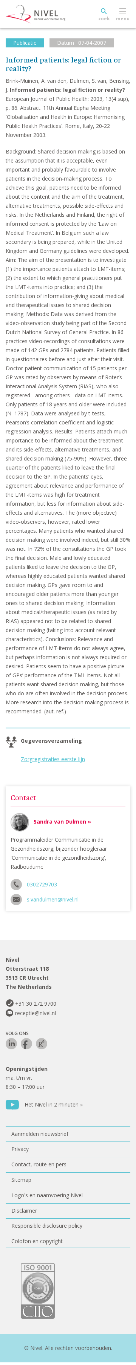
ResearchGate (41, 1043)
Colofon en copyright (37, 1241)
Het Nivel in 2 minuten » (54, 1104)
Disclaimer (24, 1210)
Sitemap (21, 1179)
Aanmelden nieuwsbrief (39, 1133)
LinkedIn (11, 1043)
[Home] (53, 14)
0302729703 (42, 884)
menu (123, 18)
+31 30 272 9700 (35, 1003)
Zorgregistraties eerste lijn (53, 759)
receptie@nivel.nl (35, 1013)
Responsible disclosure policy (46, 1225)
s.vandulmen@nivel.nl (53, 899)
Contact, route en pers (38, 1164)
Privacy (20, 1148)
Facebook (26, 1043)
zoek (104, 18)
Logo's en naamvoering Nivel (47, 1195)
